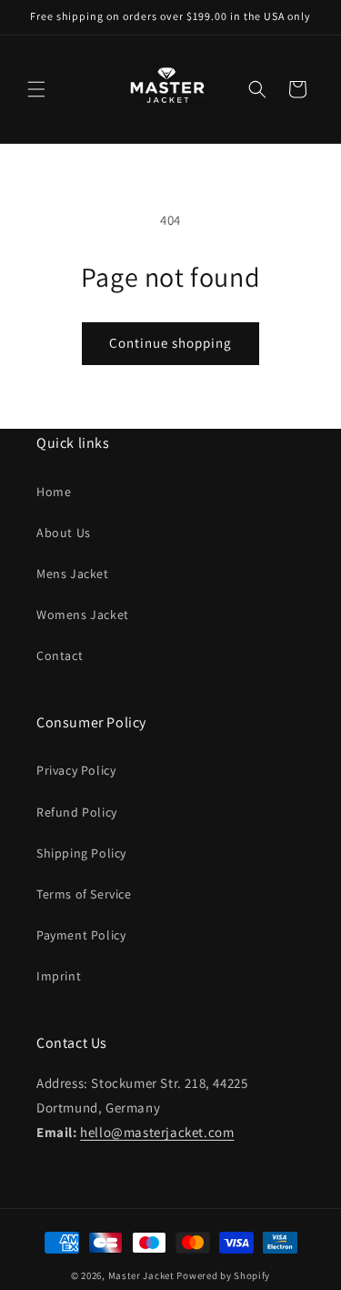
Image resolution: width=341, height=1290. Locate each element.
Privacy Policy (75, 770)
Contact (59, 655)
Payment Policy (80, 935)
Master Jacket (141, 1275)
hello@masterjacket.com (157, 1132)
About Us (63, 532)
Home (53, 491)
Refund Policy (76, 812)
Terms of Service (84, 894)
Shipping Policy (81, 853)
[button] (36, 89)
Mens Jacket (72, 573)
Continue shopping (170, 342)
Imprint (58, 976)
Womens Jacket (82, 614)
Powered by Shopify (223, 1275)
